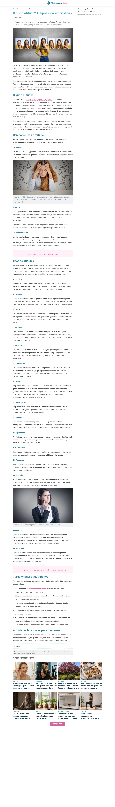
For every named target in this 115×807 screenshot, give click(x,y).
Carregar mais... (57, 724)
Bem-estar (16, 8)
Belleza (15, 681)
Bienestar (38, 681)
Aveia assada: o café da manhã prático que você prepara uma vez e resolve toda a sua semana (91, 685)
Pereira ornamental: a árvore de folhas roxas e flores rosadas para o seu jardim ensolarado (69, 685)
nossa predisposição (44, 635)
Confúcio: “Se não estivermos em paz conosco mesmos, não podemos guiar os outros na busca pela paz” (23, 716)
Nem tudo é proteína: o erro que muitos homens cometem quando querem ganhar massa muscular (46, 685)
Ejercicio (83, 711)
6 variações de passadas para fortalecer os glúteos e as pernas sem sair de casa (90, 716)
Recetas (83, 681)
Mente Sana (17, 711)
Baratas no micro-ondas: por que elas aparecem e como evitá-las (68, 716)
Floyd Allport (36, 108)
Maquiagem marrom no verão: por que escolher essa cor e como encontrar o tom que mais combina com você (23, 685)
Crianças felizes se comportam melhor (46, 254)
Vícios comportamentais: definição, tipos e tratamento (46, 570)
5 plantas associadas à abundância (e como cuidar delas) (45, 716)
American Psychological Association (39, 99)
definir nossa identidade (36, 589)
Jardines (61, 681)
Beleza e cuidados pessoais (28, 8)
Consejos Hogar (63, 711)
